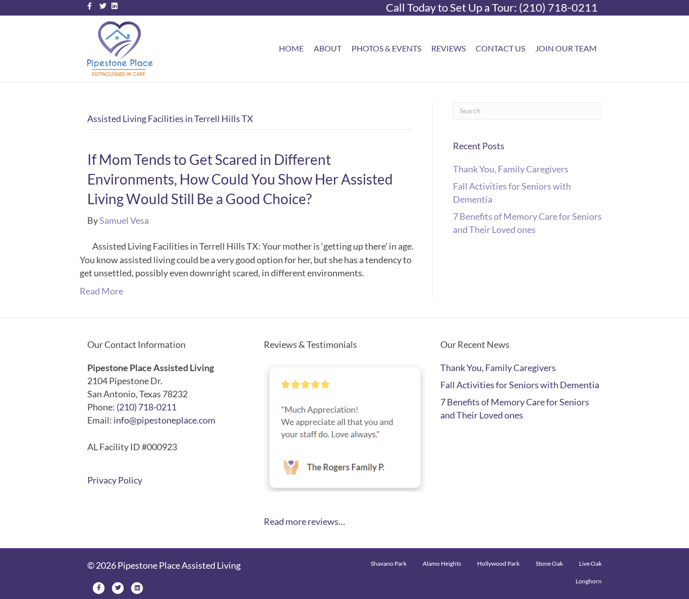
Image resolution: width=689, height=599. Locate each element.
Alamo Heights (442, 563)
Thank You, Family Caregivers (510, 168)
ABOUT (327, 48)
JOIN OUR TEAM (566, 48)
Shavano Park (389, 563)
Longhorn (589, 581)
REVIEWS (448, 48)
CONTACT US (500, 48)
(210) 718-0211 (558, 7)
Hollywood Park (498, 563)
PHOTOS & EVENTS (386, 48)
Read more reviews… (304, 521)
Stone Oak (549, 563)
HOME (291, 48)
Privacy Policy (114, 480)
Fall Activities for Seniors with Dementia (519, 384)
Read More (101, 290)
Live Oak (590, 563)
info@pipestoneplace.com (164, 420)
